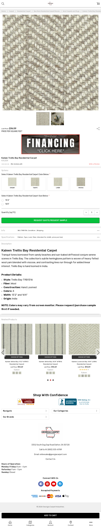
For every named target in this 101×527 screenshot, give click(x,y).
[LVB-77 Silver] (88, 375)
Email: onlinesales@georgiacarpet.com (50, 454)
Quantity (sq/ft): (8, 212)
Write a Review (94, 164)
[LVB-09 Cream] (79, 375)
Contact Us (50, 459)
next (98, 353)
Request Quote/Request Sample (50, 220)
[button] (50, 144)
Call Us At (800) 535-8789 (50, 449)
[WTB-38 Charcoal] (16, 372)
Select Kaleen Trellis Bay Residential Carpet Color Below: (25, 174)
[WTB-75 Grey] (20, 372)
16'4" (7, 204)
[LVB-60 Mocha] (85, 375)
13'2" (7, 200)
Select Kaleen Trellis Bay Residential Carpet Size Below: (25, 196)
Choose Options (17, 357)
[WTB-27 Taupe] (13, 372)
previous (3, 353)
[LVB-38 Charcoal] (82, 375)
